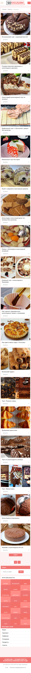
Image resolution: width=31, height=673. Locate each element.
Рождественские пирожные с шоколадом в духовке (12, 67)
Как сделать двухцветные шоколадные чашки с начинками (13, 312)
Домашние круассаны (9, 430)
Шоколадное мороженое (10, 518)
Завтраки (5, 253)
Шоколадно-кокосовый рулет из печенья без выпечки (13, 219)
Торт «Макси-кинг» (8, 489)
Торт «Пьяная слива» (9, 401)
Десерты (5, 39)
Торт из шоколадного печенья (12, 459)
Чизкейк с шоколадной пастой (12, 547)
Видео (4, 630)
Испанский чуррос (8, 372)
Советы (4, 645)
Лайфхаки (5, 636)
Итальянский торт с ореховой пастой (15, 37)
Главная (4, 9)
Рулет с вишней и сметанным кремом (15, 189)
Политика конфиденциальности (18, 667)
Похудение (5, 639)
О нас (6, 667)
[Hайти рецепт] (29, 3)
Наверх (16, 554)
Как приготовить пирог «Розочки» (13, 342)
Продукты (5, 642)
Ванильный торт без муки (11, 159)
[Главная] (15, 3)
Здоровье (5, 633)
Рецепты (10, 9)
